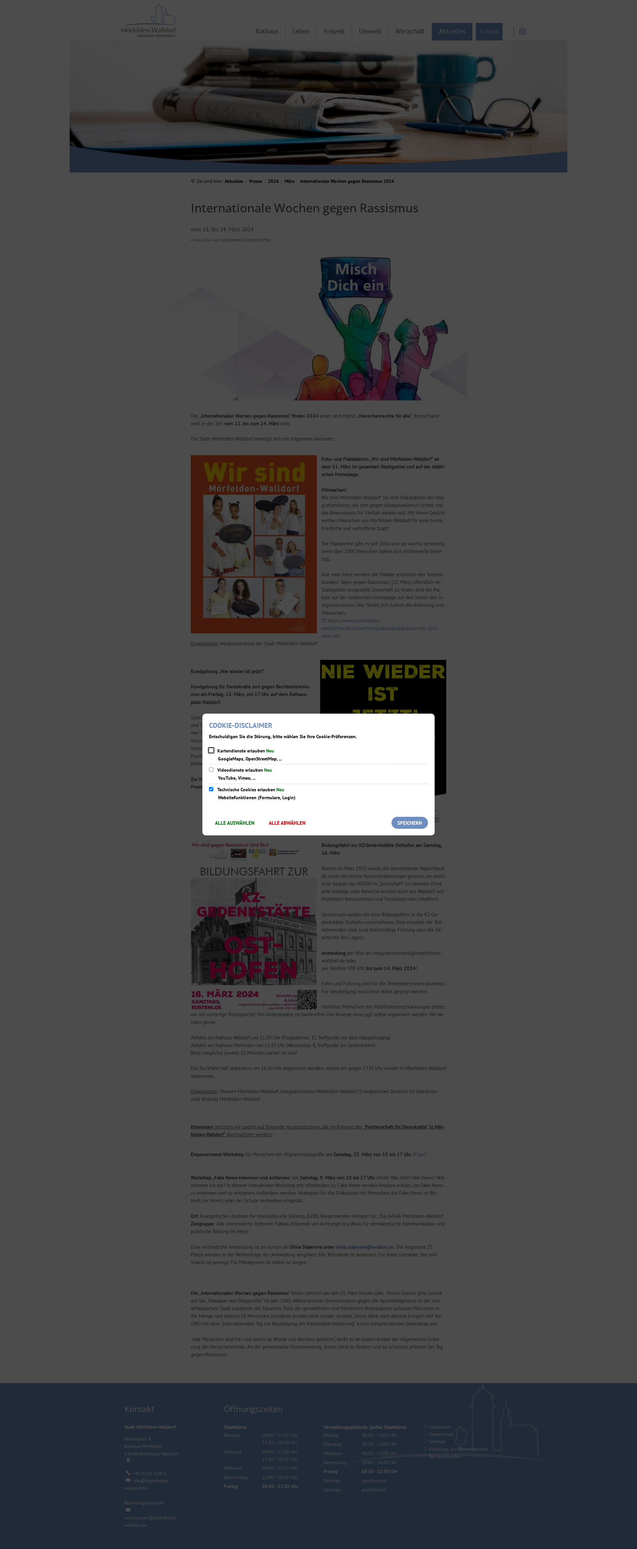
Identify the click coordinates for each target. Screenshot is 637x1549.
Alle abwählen (287, 823)
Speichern (409, 823)
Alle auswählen (234, 823)
